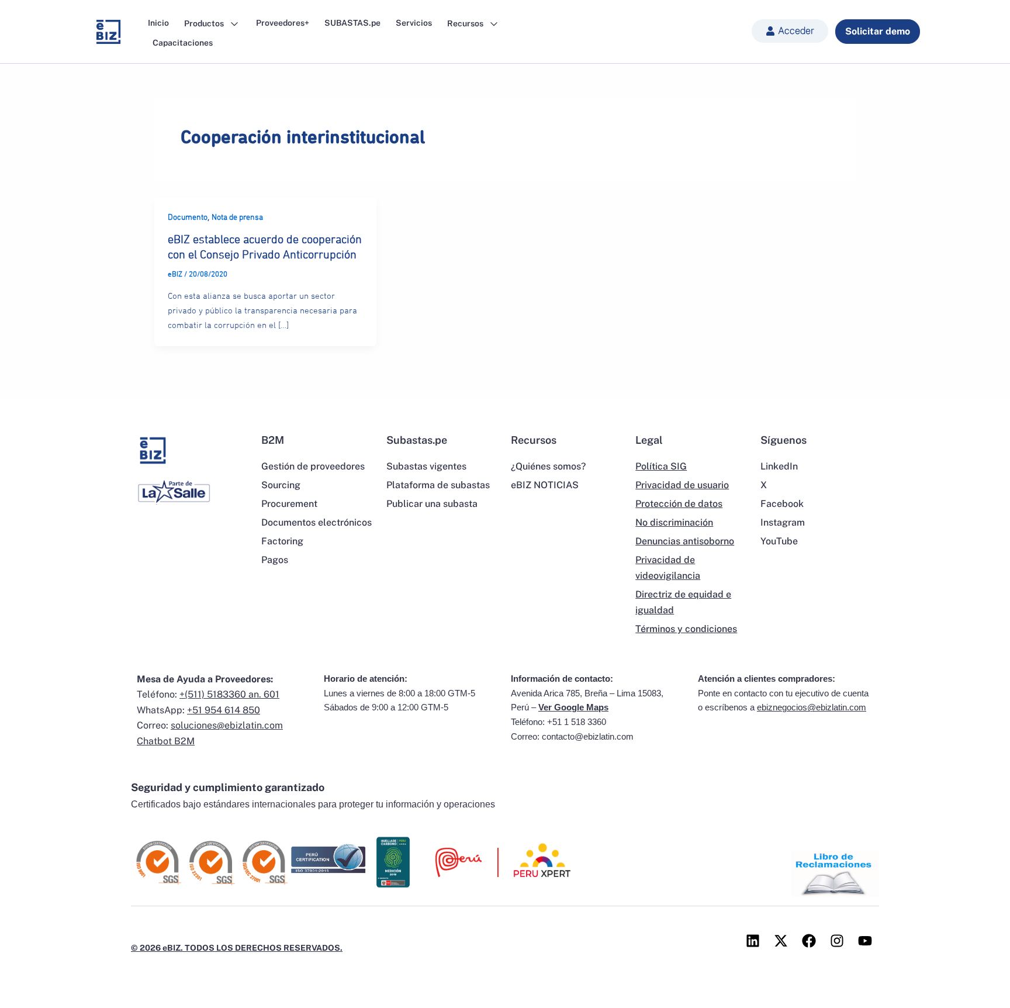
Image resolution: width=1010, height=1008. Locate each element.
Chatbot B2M (166, 741)
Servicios (414, 22)
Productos (205, 23)
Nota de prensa (237, 217)
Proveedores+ (282, 22)
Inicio (158, 22)
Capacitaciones (183, 42)
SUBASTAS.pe (352, 22)
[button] (790, 31)
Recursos (466, 23)
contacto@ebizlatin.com (588, 736)
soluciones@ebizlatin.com (227, 725)
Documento (187, 217)
